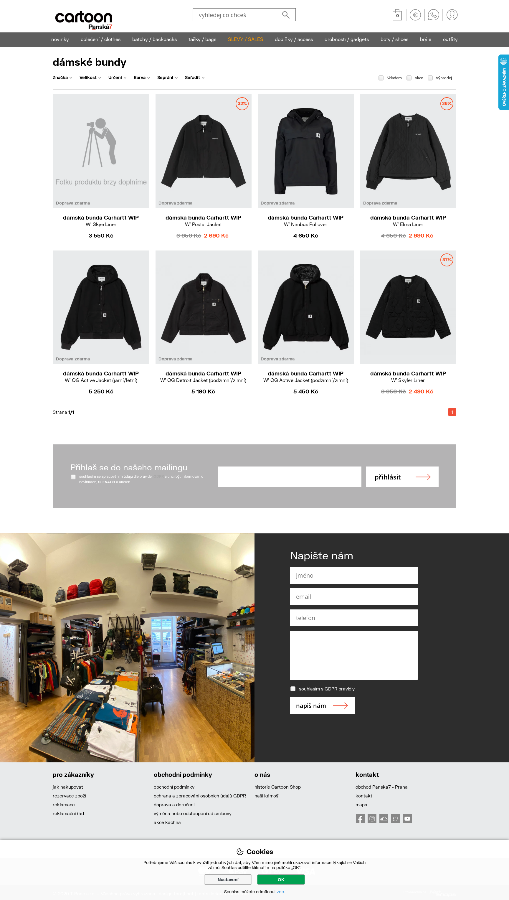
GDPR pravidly (340, 688)
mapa (361, 804)
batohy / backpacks (154, 39)
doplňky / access (294, 39)
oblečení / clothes (100, 39)
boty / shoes (394, 39)
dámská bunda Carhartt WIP (101, 220)
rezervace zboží (69, 795)
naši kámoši (266, 795)
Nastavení (228, 879)
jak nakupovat (68, 786)
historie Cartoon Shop (277, 786)
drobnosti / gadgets (347, 39)
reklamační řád (68, 813)
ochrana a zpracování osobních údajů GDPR (200, 795)
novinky (60, 39)
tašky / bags (202, 39)
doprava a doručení (174, 804)
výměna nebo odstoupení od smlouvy (193, 813)
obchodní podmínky (174, 786)
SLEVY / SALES (245, 39)
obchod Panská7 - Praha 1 (383, 786)
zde (280, 891)
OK (281, 879)
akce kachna (167, 822)
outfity (450, 39)
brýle (425, 39)
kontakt (364, 795)
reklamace (64, 804)
